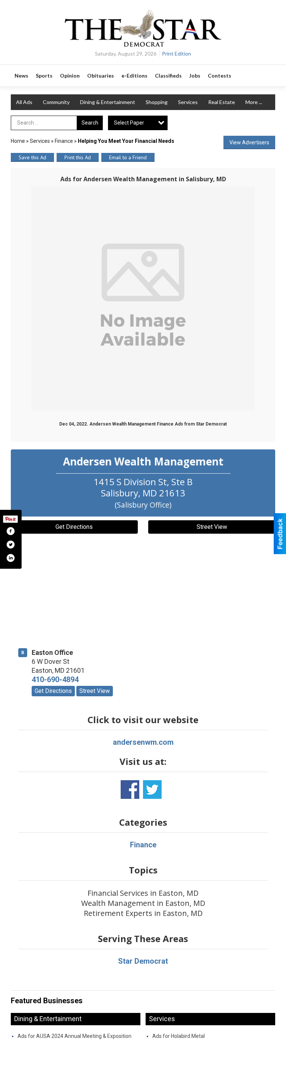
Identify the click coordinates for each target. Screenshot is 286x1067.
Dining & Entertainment (107, 102)
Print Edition (176, 53)
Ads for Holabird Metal (178, 1036)
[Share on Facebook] (10, 531)
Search (90, 123)
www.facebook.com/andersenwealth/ (130, 789)
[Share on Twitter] (10, 544)
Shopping (157, 102)
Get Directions (74, 526)
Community (56, 102)
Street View (212, 526)
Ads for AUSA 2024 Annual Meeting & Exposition (74, 1036)
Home (18, 141)
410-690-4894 (55, 679)
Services (188, 102)
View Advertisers (249, 142)
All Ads (24, 102)
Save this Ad (32, 157)
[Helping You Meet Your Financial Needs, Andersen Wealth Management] (143, 298)
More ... (253, 102)
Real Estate (221, 102)
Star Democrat (143, 961)
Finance (64, 141)
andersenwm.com (143, 742)
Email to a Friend (128, 157)
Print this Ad (77, 157)
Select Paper (129, 123)
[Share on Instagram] (10, 558)
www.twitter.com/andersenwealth (152, 789)
